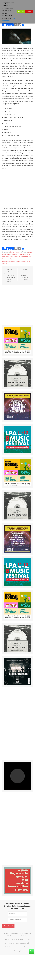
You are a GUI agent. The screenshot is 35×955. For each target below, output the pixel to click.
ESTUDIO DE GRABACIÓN (23, 943)
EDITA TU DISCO (9, 943)
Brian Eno (10, 254)
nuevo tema (17, 259)
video (28, 261)
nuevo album (23, 256)
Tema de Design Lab (22, 936)
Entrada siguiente (24, 275)
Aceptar (21, 12)
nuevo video (25, 259)
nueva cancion (14, 256)
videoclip (4, 263)
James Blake (5, 256)
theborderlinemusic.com (9, 261)
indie (20, 254)
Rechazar (29, 12)
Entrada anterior (11, 276)
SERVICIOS (27, 939)
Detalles (15, 254)
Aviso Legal (17, 951)
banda (30, 252)
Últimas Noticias (14, 252)
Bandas (4, 254)
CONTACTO (19, 939)
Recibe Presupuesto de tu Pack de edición (17, 947)
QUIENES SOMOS (10, 939)
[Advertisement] (17, 306)
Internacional (26, 254)
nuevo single (9, 259)
